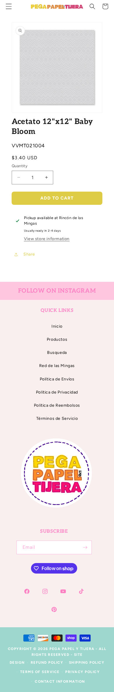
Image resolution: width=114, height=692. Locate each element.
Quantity (19, 166)
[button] (92, 6)
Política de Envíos (57, 379)
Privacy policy (82, 672)
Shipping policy (87, 662)
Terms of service (40, 672)
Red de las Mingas (57, 365)
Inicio (57, 326)
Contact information (60, 681)
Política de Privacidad (57, 392)
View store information (47, 238)
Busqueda (57, 352)
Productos (57, 339)
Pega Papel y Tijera (72, 649)
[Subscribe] (85, 547)
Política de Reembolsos (57, 405)
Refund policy (47, 662)
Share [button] (29, 254)
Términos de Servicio (57, 418)
